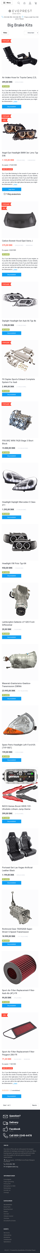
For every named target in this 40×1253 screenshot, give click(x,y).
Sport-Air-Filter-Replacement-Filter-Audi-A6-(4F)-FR (18, 991)
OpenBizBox (21, 1250)
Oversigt (6, 1192)
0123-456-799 (17, 17)
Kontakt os (7, 1190)
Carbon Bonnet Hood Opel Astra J (17, 241)
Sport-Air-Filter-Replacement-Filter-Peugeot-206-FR (18, 1053)
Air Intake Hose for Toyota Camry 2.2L (19, 77)
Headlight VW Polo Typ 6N (14, 563)
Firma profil (7, 1183)
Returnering (7, 1188)
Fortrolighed (7, 1179)
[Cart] (35, 3)
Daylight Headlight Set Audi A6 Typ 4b (19, 321)
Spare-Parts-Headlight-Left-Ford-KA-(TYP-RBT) (19, 746)
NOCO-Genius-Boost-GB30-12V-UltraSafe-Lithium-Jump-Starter (16, 807)
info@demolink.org (12, 1166)
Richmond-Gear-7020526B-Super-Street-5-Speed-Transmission (17, 930)
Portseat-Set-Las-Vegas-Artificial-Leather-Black (17, 869)
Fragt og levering (9, 1181)
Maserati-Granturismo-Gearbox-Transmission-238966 (16, 685)
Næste (34, 1105)
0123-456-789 (10, 1164)
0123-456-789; (8, 17)
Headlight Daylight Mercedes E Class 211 (18, 503)
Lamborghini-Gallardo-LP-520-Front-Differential (18, 623)
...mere (15, 101)
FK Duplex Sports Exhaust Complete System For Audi (18, 380)
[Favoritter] (24, 3)
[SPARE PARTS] (20, 11)
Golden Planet (31, 1250)
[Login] (30, 3)
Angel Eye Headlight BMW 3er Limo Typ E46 (20, 154)
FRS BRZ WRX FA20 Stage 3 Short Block (17, 442)
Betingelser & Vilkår (9, 1186)
